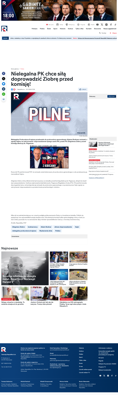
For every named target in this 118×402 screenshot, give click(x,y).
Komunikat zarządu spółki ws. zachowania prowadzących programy (106, 352)
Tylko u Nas (79, 29)
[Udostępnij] (3, 73)
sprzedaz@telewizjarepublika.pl (59, 350)
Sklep (61, 24)
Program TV (102, 367)
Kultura (70, 29)
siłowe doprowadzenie (63, 227)
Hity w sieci (112, 96)
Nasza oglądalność (109, 29)
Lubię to (84, 89)
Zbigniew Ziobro (18, 227)
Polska (42, 29)
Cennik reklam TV (84, 372)
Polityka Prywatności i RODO (107, 364)
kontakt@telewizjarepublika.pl (59, 355)
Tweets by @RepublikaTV (96, 178)
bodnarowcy (33, 227)
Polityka (34, 29)
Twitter (102, 24)
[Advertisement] (59, 398)
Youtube (97, 24)
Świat (49, 29)
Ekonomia (97, 29)
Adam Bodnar (46, 227)
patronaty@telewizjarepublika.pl (60, 360)
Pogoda (82, 24)
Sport (55, 29)
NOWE (5, 38)
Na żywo (51, 24)
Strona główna (15, 69)
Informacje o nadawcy (105, 348)
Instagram (106, 24)
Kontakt (89, 29)
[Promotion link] (59, 10)
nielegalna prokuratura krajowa (24, 231)
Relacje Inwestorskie (105, 370)
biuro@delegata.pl (55, 367)
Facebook (111, 24)
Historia (62, 29)
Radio (93, 24)
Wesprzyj (71, 24)
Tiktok (115, 24)
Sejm (77, 227)
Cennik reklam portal (85, 369)
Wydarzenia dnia (45, 231)
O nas (81, 366)
